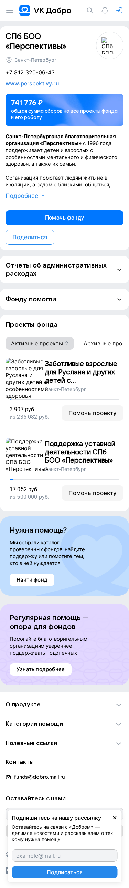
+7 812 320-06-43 (30, 72)
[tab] (40, 343)
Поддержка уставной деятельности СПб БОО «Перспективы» (80, 452)
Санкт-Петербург (35, 60)
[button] (64, 269)
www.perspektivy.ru (32, 83)
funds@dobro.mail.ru (39, 777)
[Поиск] (91, 10)
